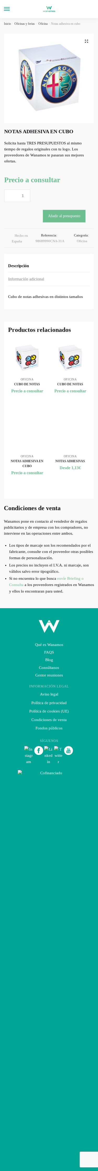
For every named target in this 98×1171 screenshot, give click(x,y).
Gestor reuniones (49, 675)
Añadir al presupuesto (64, 216)
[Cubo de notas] (27, 357)
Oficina (43, 24)
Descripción (18, 266)
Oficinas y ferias (24, 24)
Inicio (7, 24)
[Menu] (12, 9)
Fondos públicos (49, 728)
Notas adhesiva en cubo (27, 463)
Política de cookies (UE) (49, 711)
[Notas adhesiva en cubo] (27, 434)
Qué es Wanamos (49, 645)
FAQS (49, 652)
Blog (49, 660)
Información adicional (26, 279)
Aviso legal (49, 694)
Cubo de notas (27, 384)
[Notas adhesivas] (70, 434)
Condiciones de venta (49, 720)
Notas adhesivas (70, 461)
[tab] (49, 266)
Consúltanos (49, 668)
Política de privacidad (49, 703)
